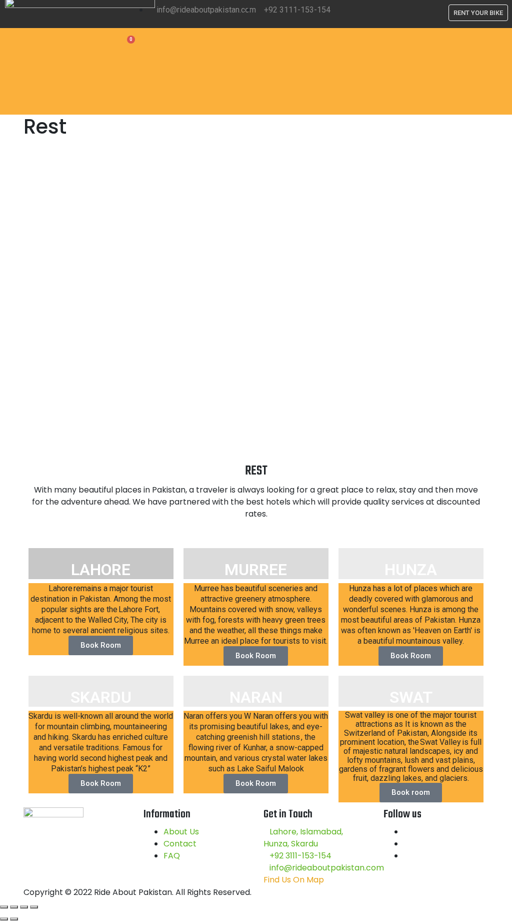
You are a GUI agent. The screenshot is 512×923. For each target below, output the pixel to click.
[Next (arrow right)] (14, 918)
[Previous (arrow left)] (4, 918)
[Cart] (128, 43)
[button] (332, 71)
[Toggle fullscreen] (24, 906)
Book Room (100, 645)
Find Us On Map (294, 879)
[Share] (14, 906)
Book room (411, 792)
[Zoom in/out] (34, 906)
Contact (180, 843)
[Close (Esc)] (4, 906)
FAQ (172, 855)
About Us (181, 831)
